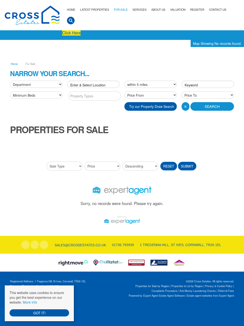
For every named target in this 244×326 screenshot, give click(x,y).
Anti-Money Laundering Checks (197, 291)
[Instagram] (44, 244)
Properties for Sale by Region (152, 286)
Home (71, 9)
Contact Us (217, 9)
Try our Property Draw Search (150, 106)
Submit (187, 166)
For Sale (121, 9)
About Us (158, 9)
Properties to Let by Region (187, 286)
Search (212, 106)
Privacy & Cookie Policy (219, 286)
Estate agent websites (199, 295)
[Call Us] (111, 244)
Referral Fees (226, 291)
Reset (168, 166)
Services (139, 9)
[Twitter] (34, 244)
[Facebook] (25, 244)
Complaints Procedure (164, 291)
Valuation (177, 9)
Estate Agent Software (172, 295)
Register (197, 9)
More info (30, 302)
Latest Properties (94, 9)
